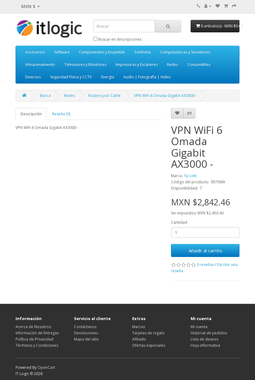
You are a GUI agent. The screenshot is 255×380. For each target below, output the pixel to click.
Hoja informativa (205, 345)
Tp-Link (190, 175)
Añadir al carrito (205, 250)
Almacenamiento (40, 64)
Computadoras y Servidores (185, 52)
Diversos (33, 77)
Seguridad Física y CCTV (71, 77)
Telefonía (142, 52)
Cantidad (179, 222)
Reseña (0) (61, 114)
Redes (172, 64)
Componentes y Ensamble (102, 52)
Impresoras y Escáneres (137, 64)
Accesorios (35, 52)
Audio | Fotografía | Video (147, 77)
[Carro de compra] (226, 6)
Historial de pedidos (209, 333)
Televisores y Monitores (85, 64)
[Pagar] (234, 6)
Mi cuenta (199, 326)
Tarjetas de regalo (148, 333)
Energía (107, 77)
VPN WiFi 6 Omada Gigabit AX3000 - (165, 95)
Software (62, 52)
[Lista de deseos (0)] (218, 6)
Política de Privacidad (34, 339)
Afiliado (139, 339)
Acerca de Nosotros (33, 326)
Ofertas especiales (148, 345)
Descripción (31, 114)
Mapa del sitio (86, 339)
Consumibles (198, 64)
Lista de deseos (204, 339)
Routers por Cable (104, 95)
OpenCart (46, 367)
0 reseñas (205, 264)
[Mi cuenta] (207, 6)
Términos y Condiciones (37, 345)
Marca (45, 95)
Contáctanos (85, 326)
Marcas (138, 326)
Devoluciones (86, 333)
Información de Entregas (37, 333)
